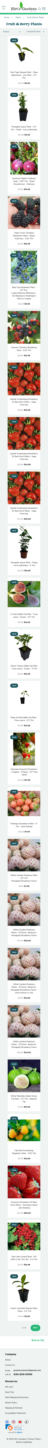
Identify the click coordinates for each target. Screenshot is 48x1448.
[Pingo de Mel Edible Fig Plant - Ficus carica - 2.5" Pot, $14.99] (24, 697)
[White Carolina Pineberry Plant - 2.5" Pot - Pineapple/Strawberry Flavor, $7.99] (24, 855)
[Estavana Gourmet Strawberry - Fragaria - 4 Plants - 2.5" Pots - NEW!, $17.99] (24, 749)
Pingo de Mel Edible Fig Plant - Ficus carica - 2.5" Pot (24, 719)
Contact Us (10, 1365)
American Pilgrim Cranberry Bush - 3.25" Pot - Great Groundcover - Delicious (24, 181)
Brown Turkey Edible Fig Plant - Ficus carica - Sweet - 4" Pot (24, 667)
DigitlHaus (27, 1442)
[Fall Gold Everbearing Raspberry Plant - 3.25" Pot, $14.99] (24, 1130)
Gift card (9, 1387)
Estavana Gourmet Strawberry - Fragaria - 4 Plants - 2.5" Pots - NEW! (24, 772)
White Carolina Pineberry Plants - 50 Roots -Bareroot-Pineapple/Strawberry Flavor (24, 932)
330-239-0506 (22, 1374)
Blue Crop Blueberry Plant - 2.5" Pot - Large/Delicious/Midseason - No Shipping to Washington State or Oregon (24, 293)
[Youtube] (20, 1422)
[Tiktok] (27, 1422)
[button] (14, 1429)
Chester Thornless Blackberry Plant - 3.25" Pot (24, 349)
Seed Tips (9, 1392)
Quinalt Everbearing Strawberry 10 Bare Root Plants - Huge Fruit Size (24, 402)
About (8, 1360)
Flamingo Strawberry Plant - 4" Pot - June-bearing (24, 825)
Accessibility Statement (15, 1413)
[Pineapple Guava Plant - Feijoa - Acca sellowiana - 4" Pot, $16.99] (24, 542)
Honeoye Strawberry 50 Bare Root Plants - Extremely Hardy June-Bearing (24, 1205)
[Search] (39, 8)
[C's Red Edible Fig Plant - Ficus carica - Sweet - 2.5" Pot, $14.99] (24, 594)
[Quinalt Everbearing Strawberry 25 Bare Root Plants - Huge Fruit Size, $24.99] (24, 433)
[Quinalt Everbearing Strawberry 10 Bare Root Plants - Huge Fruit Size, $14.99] (24, 379)
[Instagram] (13, 1422)
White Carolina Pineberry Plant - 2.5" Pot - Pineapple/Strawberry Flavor (24, 878)
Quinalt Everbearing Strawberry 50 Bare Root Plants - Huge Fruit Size (24, 511)
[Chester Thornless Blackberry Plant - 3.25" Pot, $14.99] (24, 327)
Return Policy (11, 1403)
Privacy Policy (34, 1439)
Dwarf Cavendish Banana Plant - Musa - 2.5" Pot (24, 1310)
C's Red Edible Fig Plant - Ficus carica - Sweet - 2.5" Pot (24, 616)
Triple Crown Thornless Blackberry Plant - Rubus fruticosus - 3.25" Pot (24, 235)
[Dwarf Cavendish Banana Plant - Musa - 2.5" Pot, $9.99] (24, 1288)
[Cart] (43, 8)
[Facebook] (7, 1422)
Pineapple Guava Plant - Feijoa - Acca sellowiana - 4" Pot (24, 564)
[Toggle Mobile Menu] (4, 8)
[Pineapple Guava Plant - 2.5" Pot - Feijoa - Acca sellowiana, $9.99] (24, 106)
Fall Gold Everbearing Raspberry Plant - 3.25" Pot (24, 1152)
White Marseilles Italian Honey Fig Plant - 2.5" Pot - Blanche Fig (24, 1099)
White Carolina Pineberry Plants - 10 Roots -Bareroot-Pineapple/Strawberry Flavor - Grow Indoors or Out (24, 989)
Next (35, 1328)
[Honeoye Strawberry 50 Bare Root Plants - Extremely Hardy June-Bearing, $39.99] (24, 1182)
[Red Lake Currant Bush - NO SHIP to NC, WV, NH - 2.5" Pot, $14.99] (24, 1236)
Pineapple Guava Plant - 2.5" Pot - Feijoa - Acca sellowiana (24, 128)
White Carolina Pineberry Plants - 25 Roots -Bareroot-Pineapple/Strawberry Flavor (24, 1044)
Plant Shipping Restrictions (17, 1397)
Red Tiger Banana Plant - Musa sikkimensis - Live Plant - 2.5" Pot (24, 75)
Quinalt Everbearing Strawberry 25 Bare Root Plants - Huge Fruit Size (24, 456)
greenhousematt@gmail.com (27, 1370)
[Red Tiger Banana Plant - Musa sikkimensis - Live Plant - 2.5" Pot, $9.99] (24, 52)
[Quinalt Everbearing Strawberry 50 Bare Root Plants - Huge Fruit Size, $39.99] (24, 488)
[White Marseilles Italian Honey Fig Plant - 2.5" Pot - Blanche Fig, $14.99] (24, 1075)
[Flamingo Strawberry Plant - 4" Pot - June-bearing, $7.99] (24, 803)
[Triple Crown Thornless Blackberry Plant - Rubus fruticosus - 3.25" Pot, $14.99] (24, 212)
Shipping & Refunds (13, 1408)
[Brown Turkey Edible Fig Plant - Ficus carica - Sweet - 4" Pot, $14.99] (24, 645)
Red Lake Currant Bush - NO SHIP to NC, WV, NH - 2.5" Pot (24, 1258)
